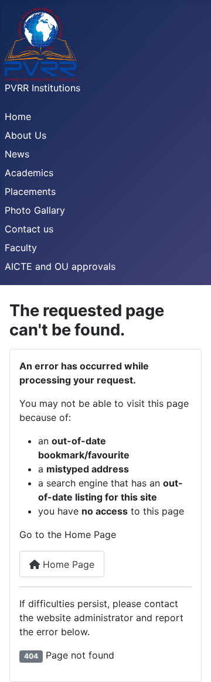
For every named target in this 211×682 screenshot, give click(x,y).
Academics (29, 173)
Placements (30, 191)
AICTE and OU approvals (60, 266)
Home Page (67, 564)
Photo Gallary (35, 210)
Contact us (29, 229)
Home (18, 116)
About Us (25, 135)
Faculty (21, 247)
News (17, 154)
